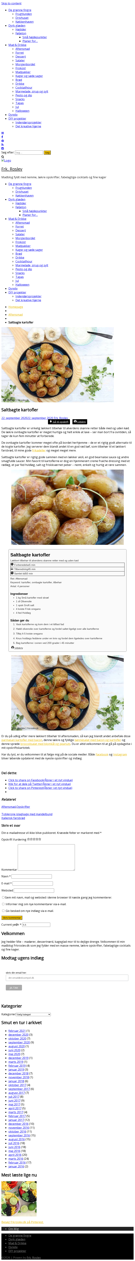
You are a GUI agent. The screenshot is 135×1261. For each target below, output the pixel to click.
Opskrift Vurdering (13, 839)
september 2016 (19, 1135)
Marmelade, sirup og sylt (31, 91)
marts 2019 (15, 1062)
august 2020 (16, 1046)
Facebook (102, 754)
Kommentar (9, 870)
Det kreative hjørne (28, 126)
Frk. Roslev (11, 169)
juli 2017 (13, 1097)
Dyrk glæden (16, 25)
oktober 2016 (17, 1131)
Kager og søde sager (29, 76)
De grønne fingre (19, 10)
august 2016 (16, 1139)
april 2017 (14, 1108)
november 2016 (18, 1128)
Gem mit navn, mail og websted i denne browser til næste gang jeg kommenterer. (58, 897)
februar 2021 (17, 1031)
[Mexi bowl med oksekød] (19, 1215)
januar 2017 (16, 1120)
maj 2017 (14, 1104)
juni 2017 (14, 1100)
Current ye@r (11, 925)
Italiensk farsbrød (13, 818)
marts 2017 (15, 1112)
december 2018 (18, 1073)
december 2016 (18, 1124)
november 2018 (18, 1077)
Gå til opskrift (60, 421)
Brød (18, 80)
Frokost (20, 68)
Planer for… (30, 41)
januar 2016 (16, 1166)
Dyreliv (13, 115)
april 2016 (14, 1155)
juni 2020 (14, 1050)
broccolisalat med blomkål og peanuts (45, 744)
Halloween (22, 111)
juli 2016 (13, 1143)
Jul (17, 107)
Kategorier (8, 1014)
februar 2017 (17, 1116)
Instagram (120, 754)
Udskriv (81, 421)
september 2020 (19, 1042)
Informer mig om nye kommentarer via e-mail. (36, 904)
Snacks (20, 99)
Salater (20, 60)
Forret (19, 53)
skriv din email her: (16, 972)
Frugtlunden (23, 14)
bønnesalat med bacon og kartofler (98, 740)
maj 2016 (14, 1151)
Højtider (20, 29)
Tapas (19, 103)
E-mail (6, 883)
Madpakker (23, 72)
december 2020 (18, 1035)
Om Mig (13, 1229)
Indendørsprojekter (28, 122)
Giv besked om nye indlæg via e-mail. (30, 911)
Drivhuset (21, 18)
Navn (6, 876)
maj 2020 (14, 1054)
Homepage (15, 307)
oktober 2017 (17, 1085)
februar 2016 (17, 1162)
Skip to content (11, 3)
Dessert (20, 56)
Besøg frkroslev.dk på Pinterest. (22, 1222)
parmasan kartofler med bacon (21, 740)
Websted (7, 890)
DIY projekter (17, 118)
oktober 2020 (17, 1038)
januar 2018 (16, 1081)
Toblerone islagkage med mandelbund (26, 814)
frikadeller (39, 450)
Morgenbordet (25, 64)
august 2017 (16, 1093)
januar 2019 (16, 1069)
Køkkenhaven (24, 22)
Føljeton (20, 33)
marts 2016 (15, 1159)
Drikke (19, 84)
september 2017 (19, 1089)
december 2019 (18, 1058)
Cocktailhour (23, 87)
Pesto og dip (23, 95)
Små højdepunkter (34, 37)
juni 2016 (14, 1147)
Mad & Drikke (17, 45)
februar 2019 (17, 1066)
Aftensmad (22, 49)
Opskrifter (23, 807)
